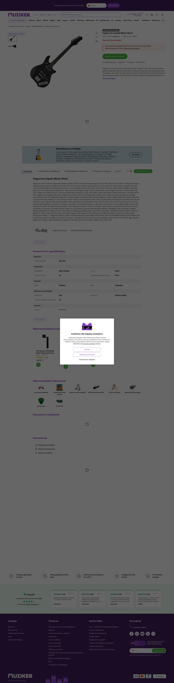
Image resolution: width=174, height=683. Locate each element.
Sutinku (87, 349)
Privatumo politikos (88, 344)
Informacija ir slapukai (87, 359)
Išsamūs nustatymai (87, 354)
